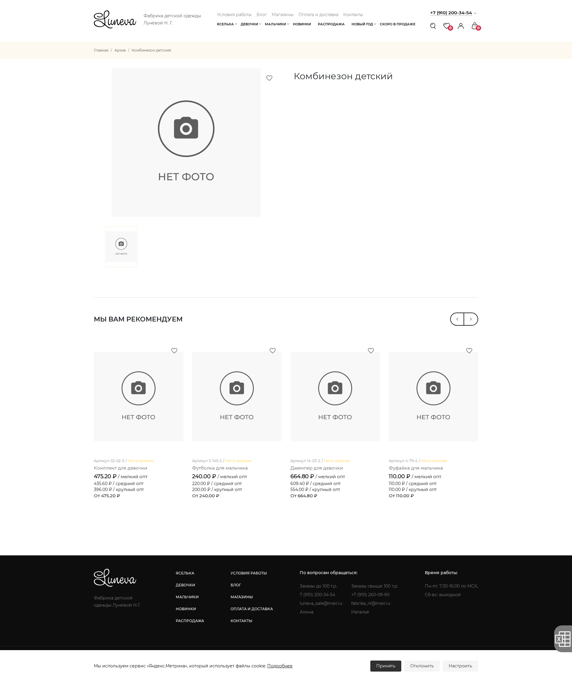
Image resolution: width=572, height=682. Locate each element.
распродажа (190, 621)
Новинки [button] (302, 24)
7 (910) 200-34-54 (317, 594)
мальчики (187, 597)
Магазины (283, 14)
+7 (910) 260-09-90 (370, 594)
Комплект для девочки (120, 468)
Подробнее (280, 666)
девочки (185, 585)
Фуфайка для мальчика (416, 468)
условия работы (249, 573)
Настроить (460, 666)
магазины (242, 597)
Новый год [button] (362, 24)
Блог (262, 14)
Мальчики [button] (275, 24)
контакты (241, 621)
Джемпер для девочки (316, 468)
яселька (185, 573)
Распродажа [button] (331, 24)
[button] (461, 26)
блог (236, 585)
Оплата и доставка (318, 14)
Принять (385, 666)
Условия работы (234, 14)
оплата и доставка (252, 609)
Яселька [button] (225, 24)
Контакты (353, 14)
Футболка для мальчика (220, 468)
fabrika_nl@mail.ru (370, 603)
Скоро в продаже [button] (397, 24)
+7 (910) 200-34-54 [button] (451, 12)
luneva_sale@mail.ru (321, 603)
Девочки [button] (249, 24)
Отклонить (422, 666)
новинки (186, 609)
